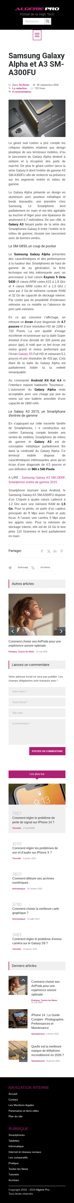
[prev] (13, 631)
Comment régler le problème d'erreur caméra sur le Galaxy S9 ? (37, 941)
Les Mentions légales (21, 1105)
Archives (24, 84)
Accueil (13, 1093)
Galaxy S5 (25, 354)
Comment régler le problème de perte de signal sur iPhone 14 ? (33, 820)
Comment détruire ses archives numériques (33, 880)
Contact (13, 1099)
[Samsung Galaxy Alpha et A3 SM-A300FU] (37, 118)
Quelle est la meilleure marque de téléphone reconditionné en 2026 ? (47, 1051)
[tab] (37, 775)
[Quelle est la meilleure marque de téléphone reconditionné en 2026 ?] (18, 1050)
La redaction (19, 88)
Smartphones (38, 1034)
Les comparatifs (18, 1157)
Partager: (15, 551)
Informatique (18, 888)
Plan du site (16, 1116)
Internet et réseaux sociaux (25, 1151)
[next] (61, 631)
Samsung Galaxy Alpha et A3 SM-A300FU (37, 64)
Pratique (13, 651)
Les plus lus (37, 774)
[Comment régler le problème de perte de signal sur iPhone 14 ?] (37, 794)
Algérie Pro (42, 1189)
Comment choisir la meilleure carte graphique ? (35, 911)
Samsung (23, 567)
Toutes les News (26, 651)
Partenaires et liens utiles (24, 1110)
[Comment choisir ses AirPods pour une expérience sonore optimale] (37, 615)
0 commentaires (21, 91)
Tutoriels (16, 828)
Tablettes (14, 1140)
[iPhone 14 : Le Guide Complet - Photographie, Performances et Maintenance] (18, 1018)
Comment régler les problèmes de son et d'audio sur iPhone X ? (35, 850)
